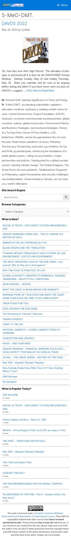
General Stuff (13, 100)
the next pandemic (27, 169)
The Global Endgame (51, 165)
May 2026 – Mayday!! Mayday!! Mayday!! (23, 362)
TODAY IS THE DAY (13, 324)
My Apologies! (10, 381)
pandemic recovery (38, 141)
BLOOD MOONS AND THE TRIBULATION (24, 248)
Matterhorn (8, 137)
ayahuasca (32, 109)
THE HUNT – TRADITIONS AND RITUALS (24, 441)
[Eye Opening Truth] (13, 5)
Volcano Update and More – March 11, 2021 (24, 419)
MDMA (19, 137)
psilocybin (37, 146)
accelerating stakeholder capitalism (41, 104)
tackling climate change (25, 165)
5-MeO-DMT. (13, 104)
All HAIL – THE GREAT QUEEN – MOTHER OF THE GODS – (34, 357)
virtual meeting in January (38, 179)
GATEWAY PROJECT (14, 473)
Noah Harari (19, 141)
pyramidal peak (22, 151)
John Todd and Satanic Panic (17, 462)
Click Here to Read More (40, 90)
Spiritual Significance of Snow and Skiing (44, 100)
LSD (53, 132)
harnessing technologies (44, 127)
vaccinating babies (12, 179)
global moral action (33, 123)
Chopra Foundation (43, 113)
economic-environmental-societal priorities (37, 118)
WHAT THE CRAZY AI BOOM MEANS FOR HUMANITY (31, 289)
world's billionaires (17, 183)
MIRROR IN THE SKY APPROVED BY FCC (25, 242)
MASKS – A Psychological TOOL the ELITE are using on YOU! (34, 430)
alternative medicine (13, 109)
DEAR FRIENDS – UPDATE (17, 284)
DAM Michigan (10, 376)
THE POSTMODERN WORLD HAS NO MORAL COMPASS (32, 483)
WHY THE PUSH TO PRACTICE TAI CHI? (24, 270)
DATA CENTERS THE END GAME (20, 308)
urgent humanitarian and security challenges (43, 174)
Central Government (20, 113)
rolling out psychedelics (40, 155)
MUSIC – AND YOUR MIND (16, 343)
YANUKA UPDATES (13, 319)
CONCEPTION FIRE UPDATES (18, 338)
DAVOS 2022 (14, 23)
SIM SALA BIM (10, 395)
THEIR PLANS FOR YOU (15, 303)
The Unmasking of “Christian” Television (22, 314)
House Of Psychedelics (36, 132)
